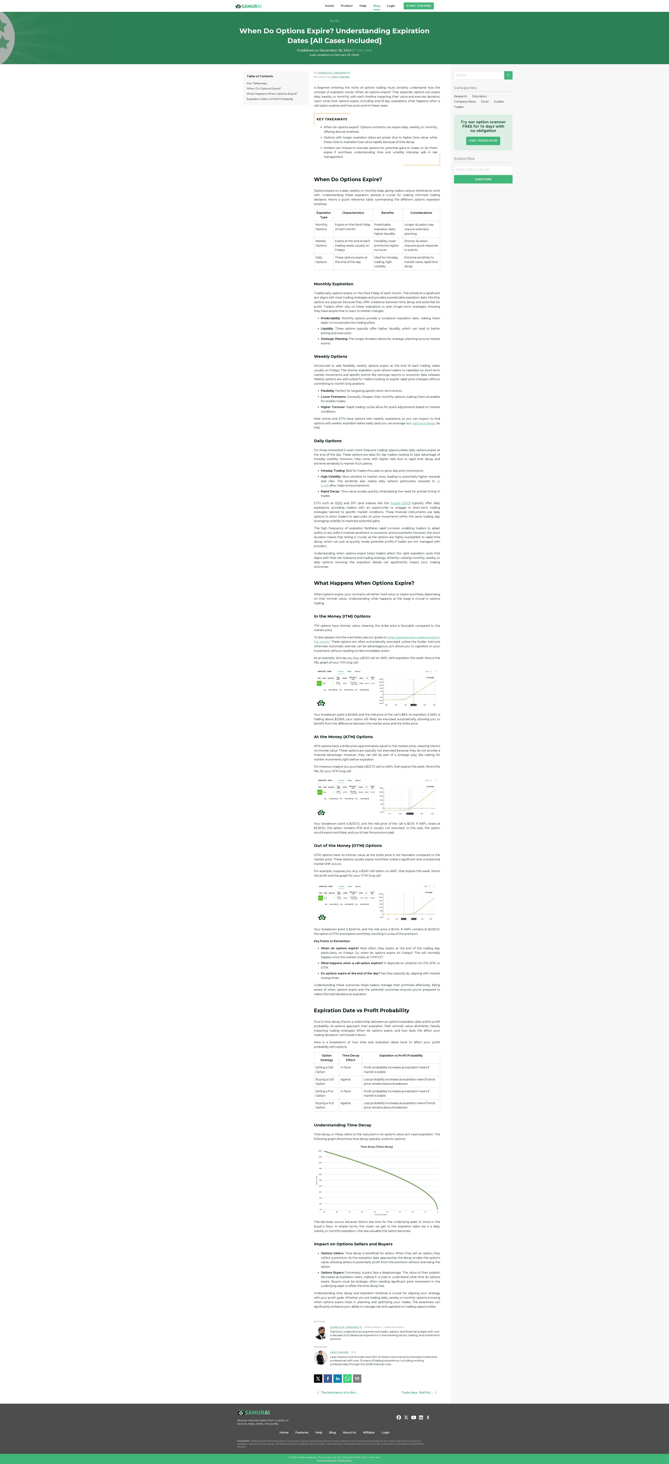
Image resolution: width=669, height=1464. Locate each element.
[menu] (360, 6)
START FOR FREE (418, 5)
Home (329, 5)
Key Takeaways (257, 83)
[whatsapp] (347, 1378)
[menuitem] (329, 6)
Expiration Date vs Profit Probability (270, 99)
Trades (458, 107)
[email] (357, 1378)
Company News (465, 101)
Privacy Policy (345, 1460)
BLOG (334, 21)
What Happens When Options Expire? (272, 93)
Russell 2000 (400, 503)
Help (363, 5)
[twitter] (318, 1378)
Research (460, 96)
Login (391, 5)
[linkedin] (337, 1378)
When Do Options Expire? (264, 88)
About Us (349, 1432)
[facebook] (328, 1378)
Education (479, 96)
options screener (424, 423)
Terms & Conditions (326, 1460)
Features (302, 1432)
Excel (485, 101)
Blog (376, 5)
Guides (499, 101)
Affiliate (369, 1432)
